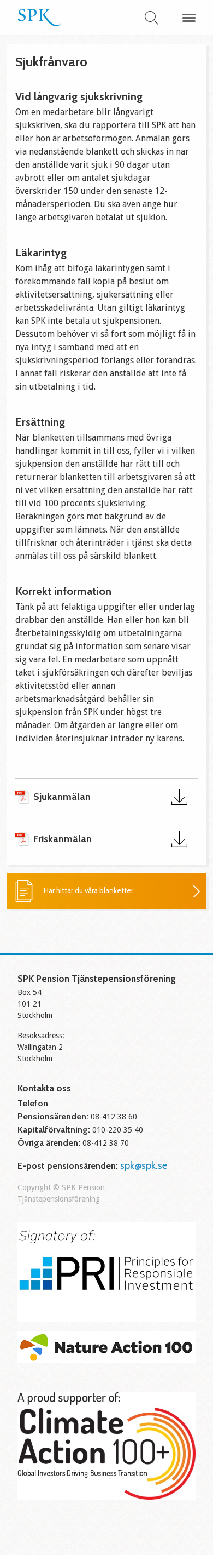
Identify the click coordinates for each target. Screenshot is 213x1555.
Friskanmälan (62, 839)
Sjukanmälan (62, 797)
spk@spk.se (143, 1165)
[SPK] (39, 23)
